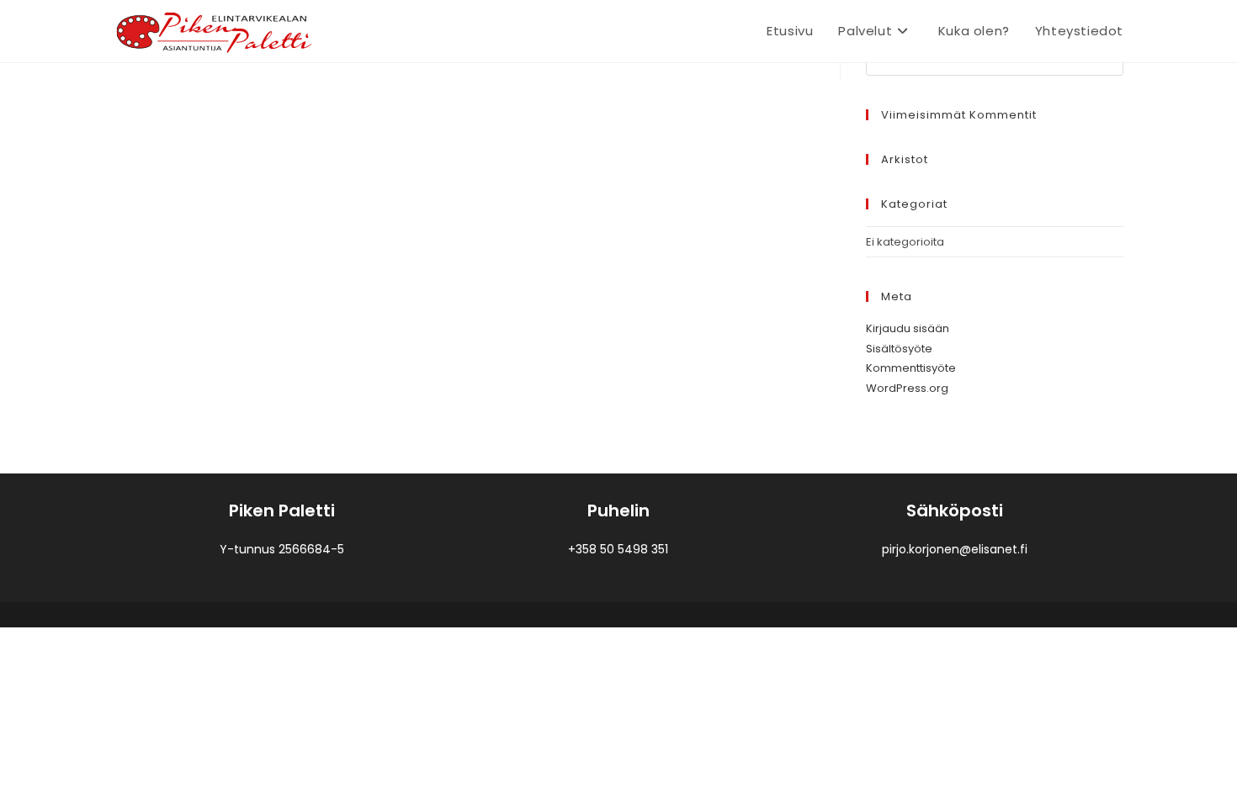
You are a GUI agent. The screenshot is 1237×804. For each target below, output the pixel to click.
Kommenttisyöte (911, 368)
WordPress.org (907, 388)
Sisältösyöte (899, 349)
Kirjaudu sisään (907, 328)
